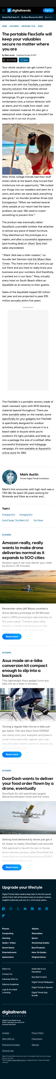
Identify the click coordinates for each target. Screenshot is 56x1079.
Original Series (39, 957)
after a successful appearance (34, 239)
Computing (7, 933)
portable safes (17, 414)
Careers (5, 1033)
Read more (12, 636)
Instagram (10, 908)
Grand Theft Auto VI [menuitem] (10, 17)
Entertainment (9, 952)
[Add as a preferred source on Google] (9, 60)
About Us (6, 968)
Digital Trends (15, 14)
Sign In (48, 10)
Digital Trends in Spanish (42, 987)
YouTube (25, 908)
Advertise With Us (10, 979)
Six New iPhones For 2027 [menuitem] (32, 17)
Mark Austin (10, 55)
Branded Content (39, 977)
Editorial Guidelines (10, 984)
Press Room (37, 1039)
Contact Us (7, 974)
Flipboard (3, 915)
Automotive (8, 957)
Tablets (35, 928)
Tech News (38, 520)
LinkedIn (46, 908)
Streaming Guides (40, 942)
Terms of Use (8, 1050)
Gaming (6, 938)
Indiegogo (40, 444)
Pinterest (39, 908)
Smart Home (8, 947)
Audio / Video (9, 942)
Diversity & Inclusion (11, 1044)
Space (35, 938)
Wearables (37, 933)
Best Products (38, 947)
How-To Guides (39, 952)
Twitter (18, 908)
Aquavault (24, 80)
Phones (5, 928)
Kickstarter (22, 444)
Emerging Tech (8, 514)
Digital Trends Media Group (16, 1060)
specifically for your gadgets (18, 418)
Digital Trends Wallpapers (43, 982)
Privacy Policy (38, 1033)
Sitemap (35, 1044)
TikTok (32, 908)
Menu (4, 10)
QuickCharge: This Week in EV (15, 520)
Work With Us (8, 1039)
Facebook (3, 908)
